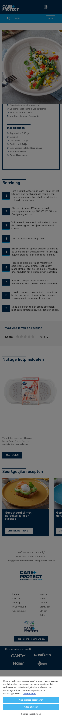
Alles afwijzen (31, 707)
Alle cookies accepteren (31, 700)
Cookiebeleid (29, 693)
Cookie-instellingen (31, 714)
